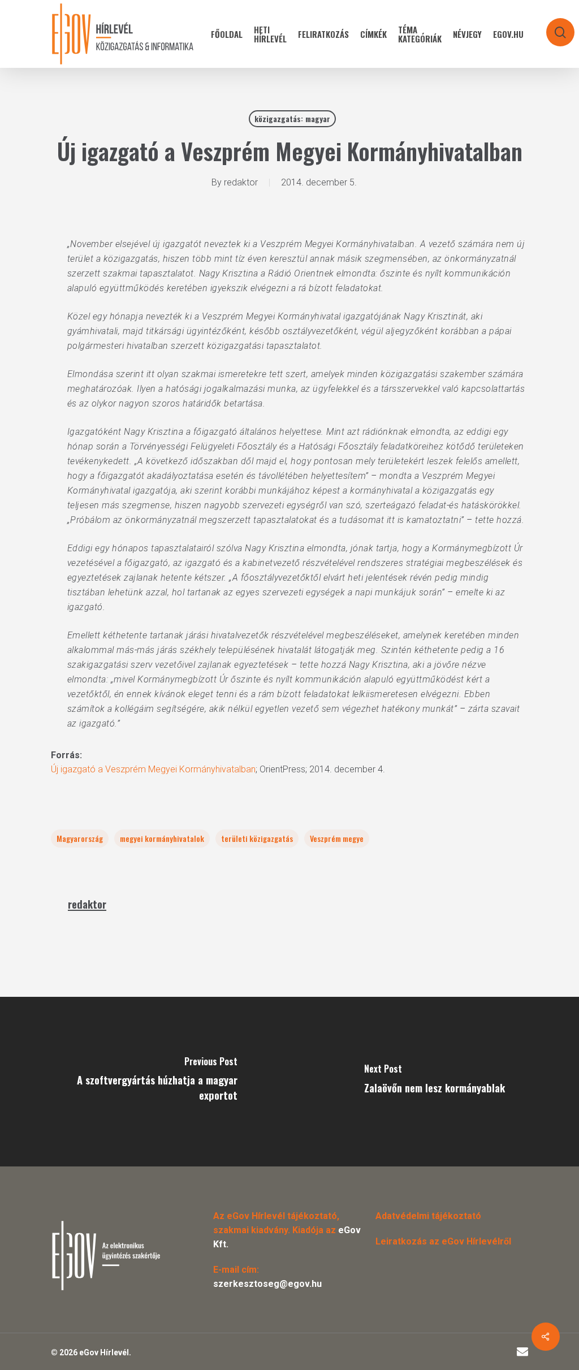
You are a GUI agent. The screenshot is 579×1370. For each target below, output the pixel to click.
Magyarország (80, 838)
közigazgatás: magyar (292, 118)
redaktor (241, 182)
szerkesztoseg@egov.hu (267, 1283)
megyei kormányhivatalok (162, 838)
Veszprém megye (337, 838)
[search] (553, 27)
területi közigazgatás (257, 838)
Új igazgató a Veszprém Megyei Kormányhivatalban (153, 769)
